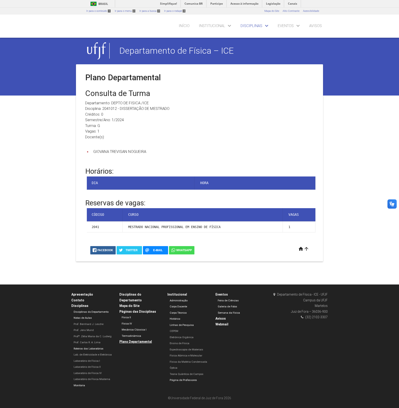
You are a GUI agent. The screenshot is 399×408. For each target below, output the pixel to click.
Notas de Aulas (83, 317)
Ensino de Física (179, 343)
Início (184, 26)
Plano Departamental (135, 341)
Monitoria (79, 385)
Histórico (175, 318)
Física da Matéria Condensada (188, 361)
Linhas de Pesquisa (182, 325)
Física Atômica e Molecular (186, 355)
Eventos (286, 26)
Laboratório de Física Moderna (92, 379)
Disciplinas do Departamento (91, 311)
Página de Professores (183, 380)
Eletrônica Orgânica (181, 337)
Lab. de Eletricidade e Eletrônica (93, 354)
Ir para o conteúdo (98, 10)
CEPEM (174, 331)
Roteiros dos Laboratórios (88, 348)
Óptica (173, 367)
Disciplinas (251, 26)
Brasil (98, 4)
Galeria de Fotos (227, 306)
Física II (126, 317)
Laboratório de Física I (87, 360)
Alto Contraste (291, 10)
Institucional (212, 26)
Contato (77, 300)
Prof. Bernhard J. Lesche (88, 324)
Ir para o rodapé (174, 10)
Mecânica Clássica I (134, 329)
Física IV (127, 323)
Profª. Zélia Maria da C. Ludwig (93, 336)
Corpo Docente (178, 306)
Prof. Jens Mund (84, 330)
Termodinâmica (131, 335)
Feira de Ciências (228, 300)
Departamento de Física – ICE (176, 51)
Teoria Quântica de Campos (186, 374)
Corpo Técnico (178, 312)
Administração (178, 300)
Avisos (315, 26)
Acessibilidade (311, 10)
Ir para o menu (125, 10)
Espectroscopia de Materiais (186, 349)
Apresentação (82, 294)
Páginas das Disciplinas (137, 311)
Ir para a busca (149, 10)
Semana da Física (229, 312)
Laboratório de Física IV (88, 373)
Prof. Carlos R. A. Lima (87, 342)
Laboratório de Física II (87, 366)
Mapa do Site (271, 10)
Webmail (221, 324)
